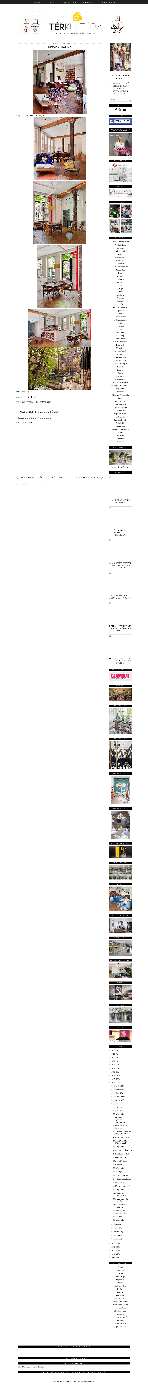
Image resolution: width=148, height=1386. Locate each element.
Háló (120, 314)
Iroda (120, 329)
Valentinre (120, 442)
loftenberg (25, 392)
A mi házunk (120, 248)
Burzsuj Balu (120, 270)
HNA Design (120, 1277)
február (116, 1235)
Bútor (120, 273)
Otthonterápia (120, 401)
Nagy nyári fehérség (120, 1175)
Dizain (120, 1273)
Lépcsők (120, 370)
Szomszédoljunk (120, 420)
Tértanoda (120, 432)
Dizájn (120, 289)
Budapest (120, 264)
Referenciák (69, 2)
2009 (113, 1258)
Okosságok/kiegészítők (120, 395)
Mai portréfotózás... (120, 1161)
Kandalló (120, 332)
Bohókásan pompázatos (122, 1179)
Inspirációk (120, 1280)
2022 (113, 1054)
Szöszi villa (120, 423)
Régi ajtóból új (118, 1182)
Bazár (120, 254)
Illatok (120, 323)
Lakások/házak (120, 361)
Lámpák (120, 367)
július (116, 1104)
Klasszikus (120, 348)
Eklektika (120, 295)
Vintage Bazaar (120, 1323)
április (116, 1228)
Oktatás (120, 398)
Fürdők (120, 304)
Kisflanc (120, 1289)
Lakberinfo (120, 1295)
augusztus (117, 1100)
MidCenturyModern (120, 382)
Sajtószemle (120, 417)
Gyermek (120, 311)
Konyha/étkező (120, 351)
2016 (113, 1076)
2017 (113, 1072)
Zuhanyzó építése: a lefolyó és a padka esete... (120, 661)
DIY (120, 285)
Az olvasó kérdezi (120, 251)
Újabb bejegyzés (31, 477)
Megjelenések (120, 379)
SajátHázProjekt (120, 414)
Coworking (120, 276)
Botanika (120, 1270)
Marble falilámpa (119, 1157)
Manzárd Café (120, 1298)
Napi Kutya (120, 389)
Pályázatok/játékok (120, 407)
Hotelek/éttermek (120, 320)
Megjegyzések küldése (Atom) (42, 485)
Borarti (120, 1267)
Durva (120, 292)
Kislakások (120, 345)
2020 (113, 1061)
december (117, 1086)
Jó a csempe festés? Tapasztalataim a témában (120, 565)
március (116, 1232)
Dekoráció (120, 282)
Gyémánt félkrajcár (120, 307)
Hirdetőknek (108, 2)
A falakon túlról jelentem (120, 242)
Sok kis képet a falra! (121, 1154)
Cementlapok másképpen (122, 1150)
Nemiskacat (120, 1314)
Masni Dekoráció (120, 1302)
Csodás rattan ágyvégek (122, 1137)
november (117, 1089)
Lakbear (120, 1292)
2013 (113, 1243)
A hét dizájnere (120, 245)
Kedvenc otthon (120, 1286)
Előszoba (120, 298)
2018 (113, 1068)
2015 (113, 1079)
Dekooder (120, 279)
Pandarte (120, 1320)
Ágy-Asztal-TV (120, 1327)
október (116, 1093)
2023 (113, 1050)
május (116, 1224)
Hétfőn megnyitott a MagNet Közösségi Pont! (120, 628)
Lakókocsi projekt (120, 364)
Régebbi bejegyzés (87, 477)
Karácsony (120, 336)
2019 (113, 1065)
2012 (113, 1247)
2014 (113, 1083)
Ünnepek (120, 439)
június (116, 1107)
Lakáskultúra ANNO (42, 402)
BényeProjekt (120, 257)
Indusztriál (120, 326)
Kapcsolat (88, 2)
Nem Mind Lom (120, 1311)
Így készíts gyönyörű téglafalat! (120, 533)
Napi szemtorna (120, 1308)
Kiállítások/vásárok (120, 342)
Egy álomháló (118, 1110)
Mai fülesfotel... (119, 1165)
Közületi (120, 354)
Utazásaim (120, 436)
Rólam (52, 2)
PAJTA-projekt (120, 404)
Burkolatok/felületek (120, 267)
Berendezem (120, 261)
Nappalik (120, 392)
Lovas (120, 373)
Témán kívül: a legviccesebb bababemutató (119, 1120)
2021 (113, 1058)
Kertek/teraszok (120, 339)
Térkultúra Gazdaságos (120, 429)
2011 (113, 1251)
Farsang (120, 301)
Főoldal (37, 2)
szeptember (118, 1097)
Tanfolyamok (120, 426)
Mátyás (19, 116)
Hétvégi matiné (28, 402)
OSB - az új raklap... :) (121, 1186)
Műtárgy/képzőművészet (120, 386)
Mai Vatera (120, 376)
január (116, 1239)
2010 (113, 1254)
